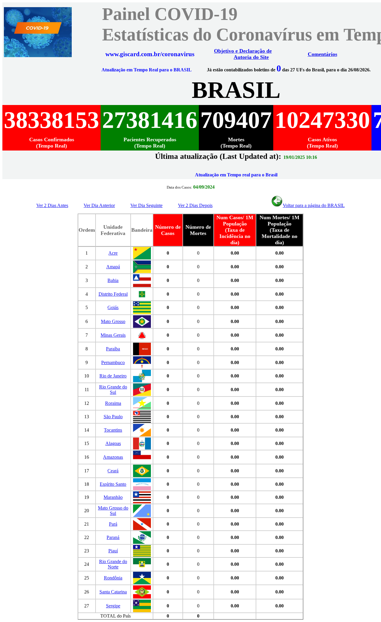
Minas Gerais (113, 335)
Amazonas (113, 457)
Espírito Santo (113, 484)
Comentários (322, 54)
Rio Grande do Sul (113, 389)
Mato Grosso (113, 321)
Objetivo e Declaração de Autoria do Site (243, 54)
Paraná (113, 537)
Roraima (113, 403)
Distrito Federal (113, 294)
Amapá (113, 266)
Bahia (112, 280)
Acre (113, 253)
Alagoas (113, 443)
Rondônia (113, 577)
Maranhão (113, 497)
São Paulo (113, 416)
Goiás (112, 307)
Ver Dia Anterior (99, 205)
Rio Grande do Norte (113, 564)
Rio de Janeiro (113, 375)
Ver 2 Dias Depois (195, 205)
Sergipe (113, 605)
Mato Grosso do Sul (113, 510)
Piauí (113, 550)
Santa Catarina (113, 591)
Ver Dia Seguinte (146, 205)
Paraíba (113, 348)
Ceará (112, 470)
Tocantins (113, 430)
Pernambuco (113, 362)
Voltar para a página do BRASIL (314, 205)
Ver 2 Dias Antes (52, 205)
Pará (113, 524)
